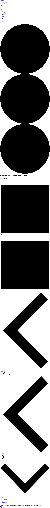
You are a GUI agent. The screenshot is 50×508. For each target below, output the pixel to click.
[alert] (25, 207)
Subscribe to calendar (3, 460)
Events (2, 17)
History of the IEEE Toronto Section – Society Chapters (9, 15)
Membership (4, 13)
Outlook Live (3, 498)
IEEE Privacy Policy (4, 503)
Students (2, 19)
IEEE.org (3, 1)
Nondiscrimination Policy (4, 502)
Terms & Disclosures (4, 504)
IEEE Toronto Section (5, 12)
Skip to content (2, 0)
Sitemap (2, 501)
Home (2, 11)
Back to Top (2, 507)
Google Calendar (3, 496)
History (4, 14)
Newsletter (3, 20)
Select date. (6, 374)
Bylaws (4, 16)
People (2, 18)
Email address (1, 6)
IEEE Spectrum (3, 3)
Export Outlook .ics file (4, 499)
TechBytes (3, 21)
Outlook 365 (3, 497)
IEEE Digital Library (5, 2)
